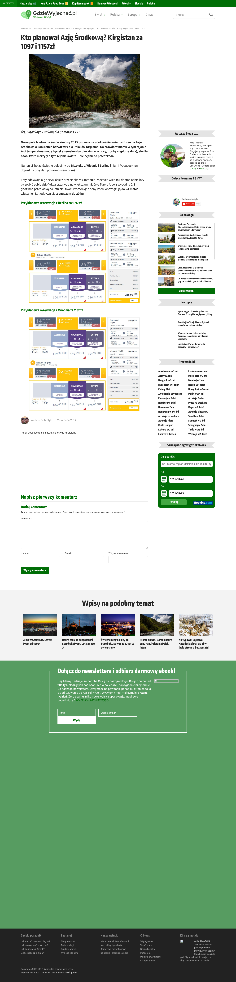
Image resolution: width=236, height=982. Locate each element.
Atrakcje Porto (196, 398)
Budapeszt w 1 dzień (168, 384)
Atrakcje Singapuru (198, 411)
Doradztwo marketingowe (113, 949)
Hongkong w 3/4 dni (168, 411)
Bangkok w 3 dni (166, 380)
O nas (149, 15)
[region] (41, 959)
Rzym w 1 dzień (196, 407)
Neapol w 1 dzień (196, 384)
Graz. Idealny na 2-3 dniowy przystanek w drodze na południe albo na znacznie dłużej (195, 271)
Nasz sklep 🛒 (28, 3)
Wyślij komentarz (34, 570)
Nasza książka (147, 949)
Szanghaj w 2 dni (196, 425)
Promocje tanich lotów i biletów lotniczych (52, 28)
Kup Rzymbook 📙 (82, 3)
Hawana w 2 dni (166, 407)
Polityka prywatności (150, 957)
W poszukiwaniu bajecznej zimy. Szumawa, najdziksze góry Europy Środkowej (193, 336)
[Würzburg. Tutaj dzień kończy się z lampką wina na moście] (166, 249)
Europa (132, 15)
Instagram (145, 953)
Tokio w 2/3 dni (196, 429)
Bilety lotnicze (67, 941)
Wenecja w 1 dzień (197, 434)
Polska (150, 3)
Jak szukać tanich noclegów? (35, 941)
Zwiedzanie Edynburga (170, 393)
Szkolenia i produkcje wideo (114, 953)
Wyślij (76, 720)
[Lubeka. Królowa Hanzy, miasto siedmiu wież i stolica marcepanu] (166, 262)
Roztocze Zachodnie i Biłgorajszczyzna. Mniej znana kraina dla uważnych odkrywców (194, 227)
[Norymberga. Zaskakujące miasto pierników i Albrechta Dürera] (166, 240)
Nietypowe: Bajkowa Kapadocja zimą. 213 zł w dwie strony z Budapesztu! (194, 643)
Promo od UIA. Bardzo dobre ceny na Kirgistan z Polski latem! (156, 643)
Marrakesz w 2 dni (197, 375)
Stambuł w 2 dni (196, 420)
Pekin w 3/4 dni (196, 393)
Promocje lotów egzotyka (83, 28)
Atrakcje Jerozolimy (168, 416)
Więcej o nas (146, 941)
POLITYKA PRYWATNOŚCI (92, 700)
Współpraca (146, 945)
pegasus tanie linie (38, 432)
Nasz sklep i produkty (111, 945)
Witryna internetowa (118, 553)
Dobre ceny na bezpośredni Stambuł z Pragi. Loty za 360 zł (78, 643)
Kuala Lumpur (165, 425)
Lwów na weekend (198, 371)
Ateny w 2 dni (165, 375)
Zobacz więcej (186, 291)
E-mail (68, 553)
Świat (98, 15)
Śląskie (138, 3)
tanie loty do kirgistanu (63, 432)
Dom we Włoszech (107, 3)
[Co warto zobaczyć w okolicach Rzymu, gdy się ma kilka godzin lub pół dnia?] (166, 283)
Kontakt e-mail (147, 960)
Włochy (126, 3)
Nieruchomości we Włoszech (115, 941)
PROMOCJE (26, 28)
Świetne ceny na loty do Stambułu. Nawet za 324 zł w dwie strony (117, 643)
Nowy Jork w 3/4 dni (198, 389)
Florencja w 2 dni (167, 398)
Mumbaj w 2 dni (196, 380)
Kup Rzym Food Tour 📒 (54, 3)
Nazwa (25, 553)
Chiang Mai (164, 389)
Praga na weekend (197, 402)
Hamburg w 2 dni (167, 402)
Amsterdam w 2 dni (168, 371)
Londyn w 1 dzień (167, 434)
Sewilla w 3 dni (196, 416)
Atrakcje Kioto (165, 420)
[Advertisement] (84, 464)
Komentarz (26, 518)
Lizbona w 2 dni (166, 429)
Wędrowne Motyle (41, 420)
